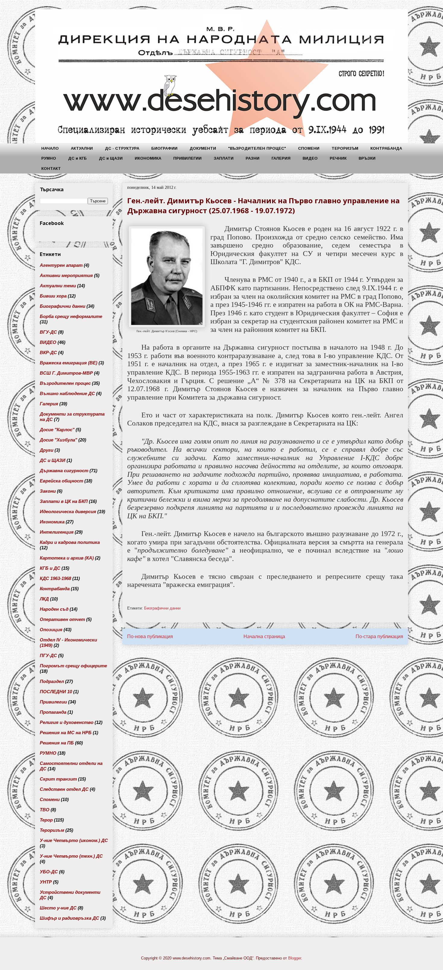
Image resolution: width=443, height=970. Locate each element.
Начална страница (264, 636)
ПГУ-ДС (48, 655)
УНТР (46, 881)
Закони (48, 491)
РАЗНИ (252, 158)
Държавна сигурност (64, 470)
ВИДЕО (310, 158)
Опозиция (51, 629)
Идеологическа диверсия (68, 511)
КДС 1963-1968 (55, 578)
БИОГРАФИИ (164, 148)
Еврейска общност (61, 480)
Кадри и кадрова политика (70, 542)
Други (46, 450)
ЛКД (44, 598)
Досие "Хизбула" (58, 439)
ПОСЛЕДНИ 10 (56, 691)
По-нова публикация (150, 636)
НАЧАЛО (50, 148)
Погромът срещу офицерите (73, 665)
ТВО (44, 809)
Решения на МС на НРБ (66, 732)
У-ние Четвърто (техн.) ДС (71, 856)
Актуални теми (58, 285)
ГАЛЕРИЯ (281, 158)
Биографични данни (162, 608)
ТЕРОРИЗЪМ (344, 148)
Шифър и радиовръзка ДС (69, 918)
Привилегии (53, 701)
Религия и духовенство (66, 722)
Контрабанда (55, 588)
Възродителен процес (65, 383)
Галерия (49, 403)
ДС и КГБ (77, 158)
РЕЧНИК (338, 158)
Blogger (294, 958)
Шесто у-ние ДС (58, 907)
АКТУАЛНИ (82, 148)
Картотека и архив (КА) (67, 557)
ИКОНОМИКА (148, 158)
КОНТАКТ (51, 168)
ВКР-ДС (48, 352)
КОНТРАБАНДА (386, 148)
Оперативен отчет (62, 619)
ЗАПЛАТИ (224, 158)
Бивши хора (53, 295)
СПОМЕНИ (308, 148)
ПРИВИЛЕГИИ (187, 158)
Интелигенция (57, 532)
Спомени (50, 799)
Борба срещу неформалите (71, 316)
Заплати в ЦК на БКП (64, 501)
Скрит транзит (58, 778)
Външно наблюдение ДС (67, 393)
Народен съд (54, 609)
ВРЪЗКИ (367, 158)
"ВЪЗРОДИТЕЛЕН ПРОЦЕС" (257, 148)
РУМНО (48, 158)
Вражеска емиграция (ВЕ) (68, 362)
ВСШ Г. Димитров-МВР (66, 373)
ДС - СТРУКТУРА (122, 148)
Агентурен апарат (61, 265)
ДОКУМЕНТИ (203, 148)
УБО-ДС (49, 871)
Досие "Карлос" (57, 429)
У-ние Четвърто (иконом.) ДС (74, 840)
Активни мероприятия (66, 275)
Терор (46, 819)
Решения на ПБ (57, 742)
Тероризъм (52, 830)
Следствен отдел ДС (64, 789)
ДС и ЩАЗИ (111, 158)
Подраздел (52, 681)
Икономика (52, 521)
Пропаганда (53, 712)
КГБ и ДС (50, 568)
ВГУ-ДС (48, 332)
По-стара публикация (379, 636)
